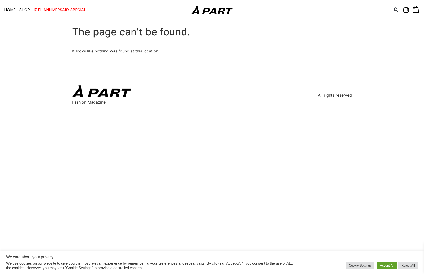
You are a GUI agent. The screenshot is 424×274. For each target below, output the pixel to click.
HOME (10, 10)
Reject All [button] (408, 265)
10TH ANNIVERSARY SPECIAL (60, 10)
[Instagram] (406, 10)
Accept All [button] (387, 265)
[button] (396, 10)
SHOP (24, 10)
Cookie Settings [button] (360, 265)
